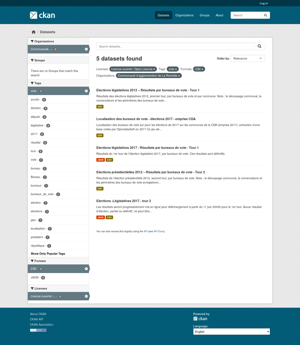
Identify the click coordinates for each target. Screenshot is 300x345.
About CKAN (38, 314)
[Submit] (265, 15)
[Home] (34, 31)
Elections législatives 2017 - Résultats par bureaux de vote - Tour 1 (147, 147)
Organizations (184, 15)
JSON (100, 159)
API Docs (159, 231)
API (146, 231)
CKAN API (36, 319)
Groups (204, 15)
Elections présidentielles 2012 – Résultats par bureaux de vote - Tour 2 (150, 172)
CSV (100, 106)
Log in (264, 3)
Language (200, 326)
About (219, 15)
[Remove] (154, 69)
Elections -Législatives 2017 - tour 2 (123, 200)
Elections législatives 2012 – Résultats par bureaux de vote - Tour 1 (148, 90)
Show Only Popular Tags (48, 253)
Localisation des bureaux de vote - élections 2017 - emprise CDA (146, 118)
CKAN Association (41, 324)
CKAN (200, 318)
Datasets (163, 15)
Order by (223, 58)
